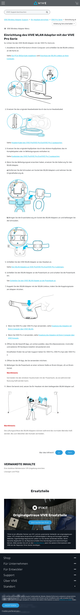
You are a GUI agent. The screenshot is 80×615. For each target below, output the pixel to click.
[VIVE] (40, 3)
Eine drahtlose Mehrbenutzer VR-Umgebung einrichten (24, 468)
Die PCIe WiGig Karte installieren (23, 56)
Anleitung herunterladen (63, 24)
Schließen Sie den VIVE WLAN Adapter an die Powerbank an (33, 281)
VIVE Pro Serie (56, 19)
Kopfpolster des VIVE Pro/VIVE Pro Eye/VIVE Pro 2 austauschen (35, 156)
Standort (9, 586)
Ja (59, 452)
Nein (70, 452)
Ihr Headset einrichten (40, 19)
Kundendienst (39, 543)
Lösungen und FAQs (11, 472)
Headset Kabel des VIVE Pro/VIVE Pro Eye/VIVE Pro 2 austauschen (36, 143)
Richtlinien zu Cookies (65, 600)
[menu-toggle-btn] (3, 3)
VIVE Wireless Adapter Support (16, 19)
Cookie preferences (10, 611)
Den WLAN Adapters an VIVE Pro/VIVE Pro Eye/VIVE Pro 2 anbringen (37, 267)
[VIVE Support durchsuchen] (46, 12)
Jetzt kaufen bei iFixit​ (40, 522)
